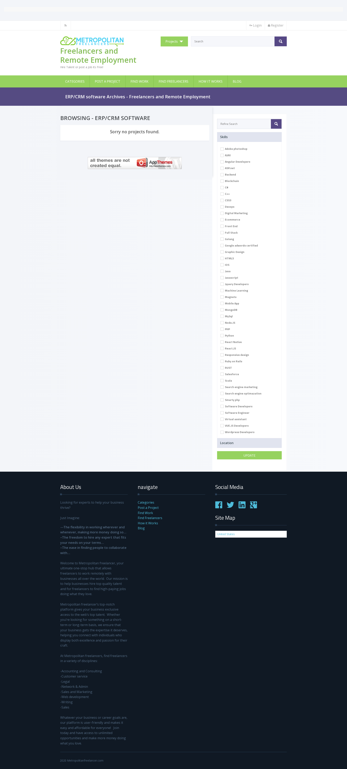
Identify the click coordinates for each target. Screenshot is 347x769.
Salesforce (231, 374)
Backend (230, 174)
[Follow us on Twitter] (230, 507)
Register (277, 25)
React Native (233, 342)
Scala (228, 380)
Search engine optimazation (242, 393)
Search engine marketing (240, 387)
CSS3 (227, 200)
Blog (237, 81)
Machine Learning (236, 290)
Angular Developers (237, 161)
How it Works (210, 81)
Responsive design (236, 355)
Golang (229, 239)
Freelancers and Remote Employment (98, 55)
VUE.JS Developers (236, 425)
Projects (171, 41)
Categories (75, 81)
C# (226, 187)
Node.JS (229, 322)
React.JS (230, 348)
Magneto (230, 297)
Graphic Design (234, 252)
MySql (228, 316)
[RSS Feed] (65, 25)
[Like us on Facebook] (218, 507)
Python (229, 335)
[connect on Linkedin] (242, 507)
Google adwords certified (241, 245)
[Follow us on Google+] (253, 507)
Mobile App (231, 303)
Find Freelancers (173, 81)
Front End (231, 226)
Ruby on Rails (233, 361)
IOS (226, 265)
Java (227, 271)
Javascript (231, 277)
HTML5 (229, 258)
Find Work (139, 81)
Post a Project (107, 81)
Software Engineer (236, 413)
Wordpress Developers (239, 432)
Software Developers (238, 406)
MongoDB (230, 310)
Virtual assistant (235, 419)
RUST (228, 368)
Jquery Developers (236, 284)
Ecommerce (232, 219)
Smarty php (232, 400)
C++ (227, 194)
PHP (227, 329)
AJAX (227, 155)
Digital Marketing (236, 213)
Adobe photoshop (235, 149)
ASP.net (229, 168)
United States (226, 534)
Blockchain (231, 181)
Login (257, 25)
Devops (229, 206)
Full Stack (231, 232)
